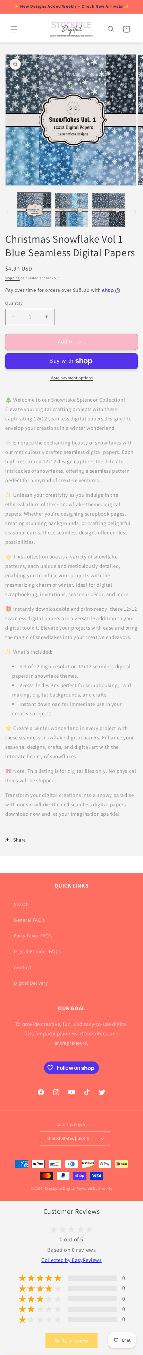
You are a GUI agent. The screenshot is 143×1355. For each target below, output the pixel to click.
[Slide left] (7, 211)
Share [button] (19, 840)
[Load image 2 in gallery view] (71, 210)
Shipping (12, 278)
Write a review (71, 1340)
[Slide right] (135, 211)
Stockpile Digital (60, 1188)
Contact (23, 967)
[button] (14, 29)
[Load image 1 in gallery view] (34, 210)
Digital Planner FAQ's (37, 951)
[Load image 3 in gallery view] (109, 210)
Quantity (14, 303)
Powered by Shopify (94, 1188)
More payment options (71, 377)
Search (21, 904)
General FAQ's (29, 920)
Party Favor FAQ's (33, 935)
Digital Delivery (31, 983)
